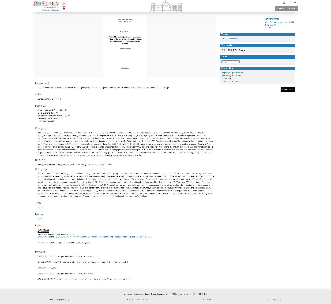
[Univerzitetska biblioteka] (64, 5)
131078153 (271, 25)
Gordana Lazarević (229, 39)
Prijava (292, 8)
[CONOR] (60, 99)
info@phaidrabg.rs (63, 299)
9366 (268, 28)
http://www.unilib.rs (139, 299)
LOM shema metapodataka (233, 81)
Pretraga (280, 8)
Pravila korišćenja (274, 299)
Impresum (207, 299)
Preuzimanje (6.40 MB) (231, 75)
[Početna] (46, 6)
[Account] (284, 2)
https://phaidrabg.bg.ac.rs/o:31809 (279, 22)
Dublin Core (226, 78)
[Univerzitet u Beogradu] (64, 10)
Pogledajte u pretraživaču (232, 73)
